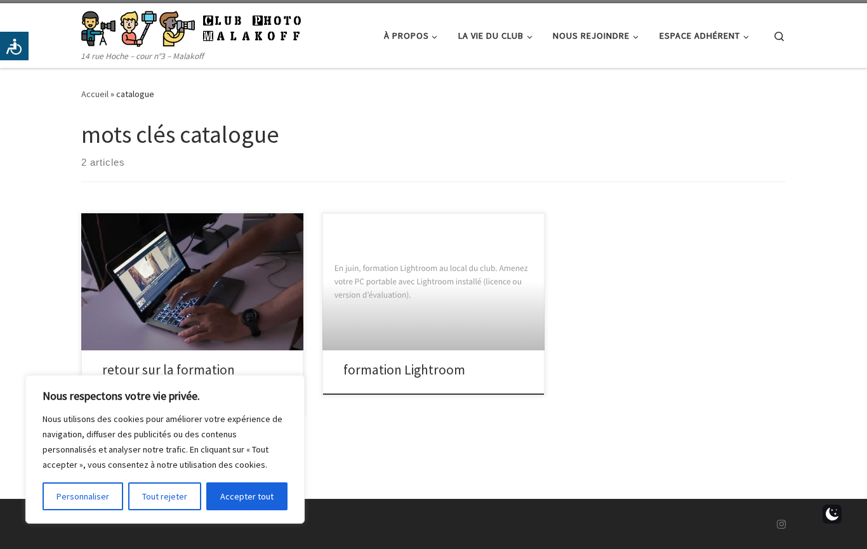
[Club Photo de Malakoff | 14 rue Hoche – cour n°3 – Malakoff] (191, 26)
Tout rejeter (164, 496)
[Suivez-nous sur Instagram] (781, 524)
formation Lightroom (404, 369)
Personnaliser (82, 496)
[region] (165, 449)
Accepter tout (247, 496)
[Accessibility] (14, 46)
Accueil (95, 94)
